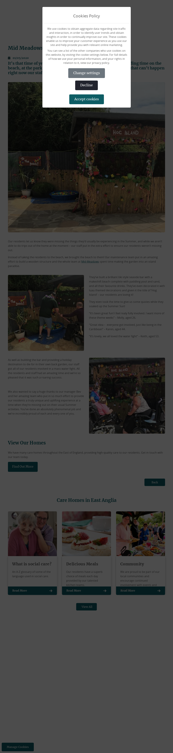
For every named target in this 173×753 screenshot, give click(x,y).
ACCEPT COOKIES (86, 99)
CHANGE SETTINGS (86, 73)
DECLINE (86, 85)
